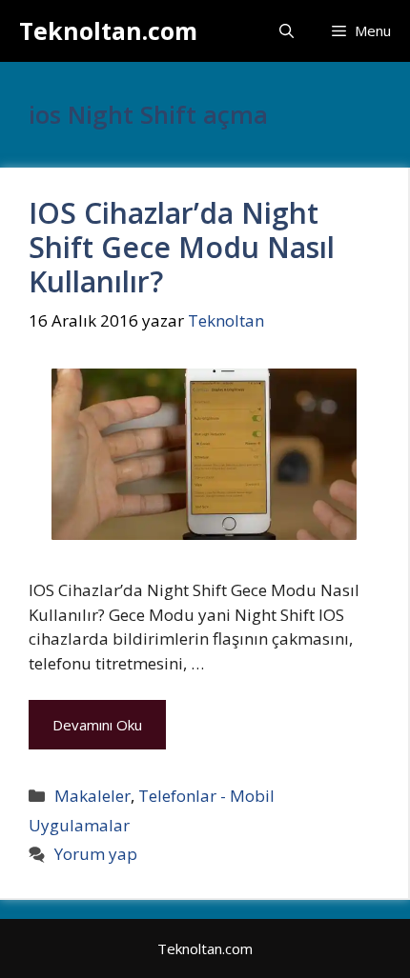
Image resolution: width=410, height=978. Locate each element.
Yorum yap (95, 854)
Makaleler (92, 796)
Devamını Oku (97, 724)
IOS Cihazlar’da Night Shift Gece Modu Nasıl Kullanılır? (182, 247)
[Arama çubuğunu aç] (286, 31)
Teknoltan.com (108, 30)
